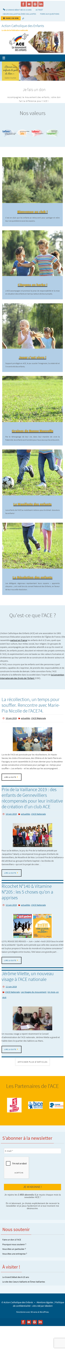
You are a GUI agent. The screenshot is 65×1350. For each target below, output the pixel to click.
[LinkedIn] (40, 4)
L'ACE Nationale (38, 821)
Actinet (39, 10)
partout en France (18, 648)
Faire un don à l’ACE (11, 1242)
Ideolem (48, 1308)
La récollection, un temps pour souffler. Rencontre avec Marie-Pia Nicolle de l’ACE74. (31, 713)
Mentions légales (44, 1305)
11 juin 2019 (11, 992)
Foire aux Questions (49, 14)
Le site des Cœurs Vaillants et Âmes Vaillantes (23, 1284)
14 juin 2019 (11, 821)
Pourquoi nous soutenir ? (14, 1247)
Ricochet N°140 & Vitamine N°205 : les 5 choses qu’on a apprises (27, 898)
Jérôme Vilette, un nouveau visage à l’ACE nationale (28, 982)
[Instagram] (35, 4)
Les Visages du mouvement (33, 997)
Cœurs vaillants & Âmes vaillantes (19, 14)
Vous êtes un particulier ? (14, 1252)
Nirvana (33, 1315)
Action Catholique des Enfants (23, 26)
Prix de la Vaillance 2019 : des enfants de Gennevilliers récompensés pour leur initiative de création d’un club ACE (32, 805)
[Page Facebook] (23, 4)
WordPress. (44, 1315)
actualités (25, 726)
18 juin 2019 (11, 726)
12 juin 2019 (11, 911)
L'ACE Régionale (38, 726)
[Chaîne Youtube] (29, 4)
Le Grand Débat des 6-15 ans (15, 1280)
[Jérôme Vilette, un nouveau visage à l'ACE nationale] (32, 1022)
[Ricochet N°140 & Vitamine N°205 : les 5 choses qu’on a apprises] (32, 932)
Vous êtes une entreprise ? (14, 1256)
